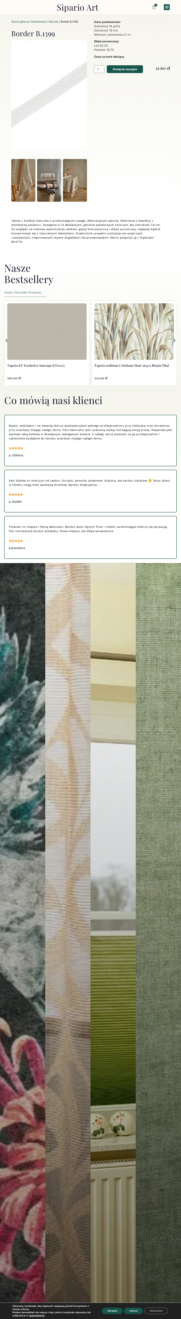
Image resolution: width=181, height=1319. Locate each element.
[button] (167, 7)
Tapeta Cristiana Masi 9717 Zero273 (121, 365)
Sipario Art (78, 7)
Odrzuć (133, 1310)
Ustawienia (156, 1310)
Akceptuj (112, 1310)
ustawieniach (36, 1315)
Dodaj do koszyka (125, 69)
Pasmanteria (38, 21)
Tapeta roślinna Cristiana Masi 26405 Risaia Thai (44, 365)
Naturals (53, 21)
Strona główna (20, 21)
